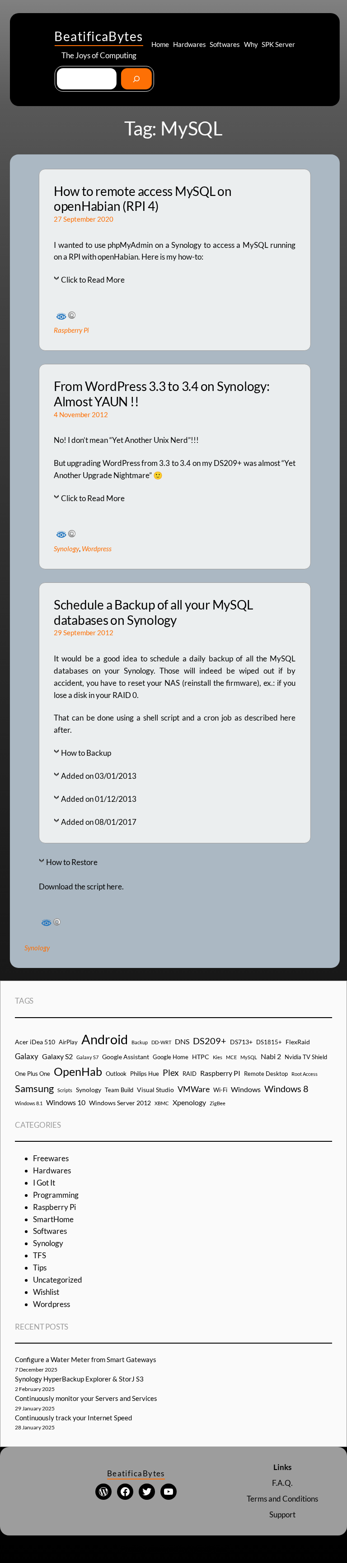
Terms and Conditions (282, 1498)
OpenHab (78, 1071)
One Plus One (32, 1073)
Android (104, 1039)
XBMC (162, 1103)
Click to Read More (93, 279)
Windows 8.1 (28, 1103)
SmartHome (53, 1219)
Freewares (51, 1158)
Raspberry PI (220, 1073)
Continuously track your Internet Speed (73, 1418)
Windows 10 (65, 1102)
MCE (231, 1057)
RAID (190, 1073)
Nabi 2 (271, 1056)
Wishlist (46, 1292)
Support (282, 1514)
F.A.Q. (282, 1483)
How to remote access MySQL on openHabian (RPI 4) (143, 199)
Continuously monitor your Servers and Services (86, 1398)
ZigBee (217, 1103)
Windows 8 (286, 1088)
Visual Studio (155, 1089)
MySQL (248, 1057)
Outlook (116, 1073)
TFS (39, 1255)
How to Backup (86, 753)
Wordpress (97, 548)
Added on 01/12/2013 (98, 799)
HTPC (200, 1057)
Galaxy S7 (87, 1057)
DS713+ (241, 1042)
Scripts (64, 1090)
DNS (182, 1041)
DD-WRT (161, 1042)
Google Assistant (125, 1057)
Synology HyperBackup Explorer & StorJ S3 (79, 1379)
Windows (246, 1089)
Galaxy (26, 1056)
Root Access (304, 1074)
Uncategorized (57, 1279)
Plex (171, 1072)
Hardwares (52, 1170)
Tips (40, 1267)
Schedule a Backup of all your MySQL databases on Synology (153, 612)
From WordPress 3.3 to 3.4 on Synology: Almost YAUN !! (162, 394)
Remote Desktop (266, 1073)
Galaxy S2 (57, 1056)
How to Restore (72, 862)
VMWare (194, 1089)
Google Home (170, 1057)
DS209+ (209, 1040)
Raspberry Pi (71, 330)
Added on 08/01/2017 (98, 822)
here (114, 886)
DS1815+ (269, 1042)
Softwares (50, 1231)
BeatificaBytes (98, 36)
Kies (217, 1057)
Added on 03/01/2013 (98, 776)
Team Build (119, 1089)
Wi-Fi (220, 1089)
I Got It (44, 1182)
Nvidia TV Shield (306, 1057)
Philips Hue (144, 1073)
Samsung (34, 1088)
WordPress (208, 1549)
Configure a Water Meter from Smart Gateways (85, 1359)
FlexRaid (298, 1042)
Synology (66, 548)
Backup (139, 1042)
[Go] (136, 79)
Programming (56, 1195)
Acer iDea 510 (35, 1042)
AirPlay (68, 1042)
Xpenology (189, 1102)
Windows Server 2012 (120, 1103)
